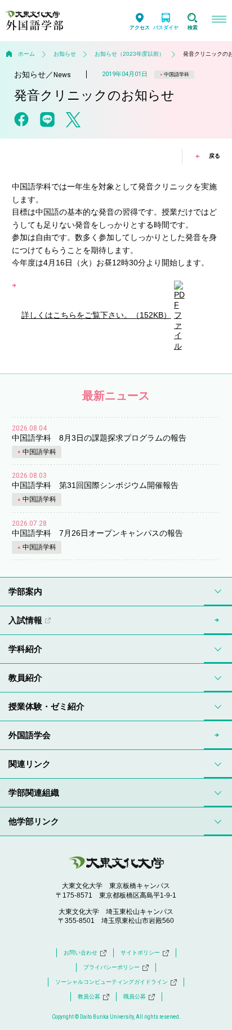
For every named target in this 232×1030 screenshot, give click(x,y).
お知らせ (64, 54)
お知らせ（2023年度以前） (129, 54)
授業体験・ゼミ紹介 (46, 706)
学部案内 (25, 591)
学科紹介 (25, 649)
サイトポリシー (140, 952)
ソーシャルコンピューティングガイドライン (111, 982)
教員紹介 (25, 677)
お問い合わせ (80, 952)
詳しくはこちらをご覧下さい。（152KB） (96, 314)
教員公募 (89, 996)
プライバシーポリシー (111, 967)
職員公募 (134, 996)
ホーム (26, 54)
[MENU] (219, 20)
